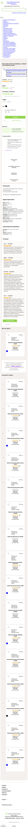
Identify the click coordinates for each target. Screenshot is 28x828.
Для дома (5, 47)
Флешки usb (6, 22)
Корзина (14, 826)
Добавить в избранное (16, 120)
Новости (4, 792)
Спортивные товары (7, 28)
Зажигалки (5, 26)
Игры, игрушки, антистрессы (9, 45)
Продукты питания (7, 29)
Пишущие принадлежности (9, 19)
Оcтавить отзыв (10, 320)
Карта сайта (14, 815)
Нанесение (5, 789)
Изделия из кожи (7, 55)
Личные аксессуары (7, 32)
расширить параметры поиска (19, 12)
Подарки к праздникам (8, 36)
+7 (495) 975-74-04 (8, 6)
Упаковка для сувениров (8, 52)
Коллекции (5, 38)
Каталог (4, 785)
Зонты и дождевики (7, 53)
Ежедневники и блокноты (9, 42)
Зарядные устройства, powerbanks (11, 23)
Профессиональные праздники (10, 34)
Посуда (4, 39)
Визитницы (5, 24)
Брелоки (5, 21)
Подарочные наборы (8, 31)
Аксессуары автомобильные (9, 43)
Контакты (4, 794)
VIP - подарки (6, 57)
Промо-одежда (6, 54)
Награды (5, 37)
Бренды (4, 787)
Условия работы (8, 150)
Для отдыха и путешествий (9, 44)
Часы (4, 27)
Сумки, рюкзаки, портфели (9, 49)
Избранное (3, 826)
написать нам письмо (14, 813)
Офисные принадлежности (9, 33)
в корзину (15, 117)
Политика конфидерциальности (14, 816)
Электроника (6, 40)
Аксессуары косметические (9, 50)
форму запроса (16, 366)
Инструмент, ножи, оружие (9, 48)
